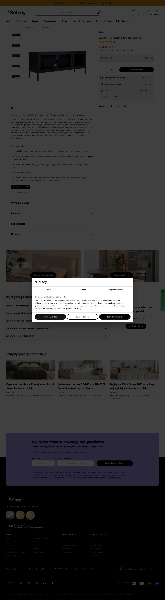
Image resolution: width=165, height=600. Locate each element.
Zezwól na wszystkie (115, 317)
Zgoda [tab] (48, 289)
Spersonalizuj (81, 317)
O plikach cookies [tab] (116, 289)
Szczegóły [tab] (83, 289)
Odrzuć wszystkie (50, 317)
